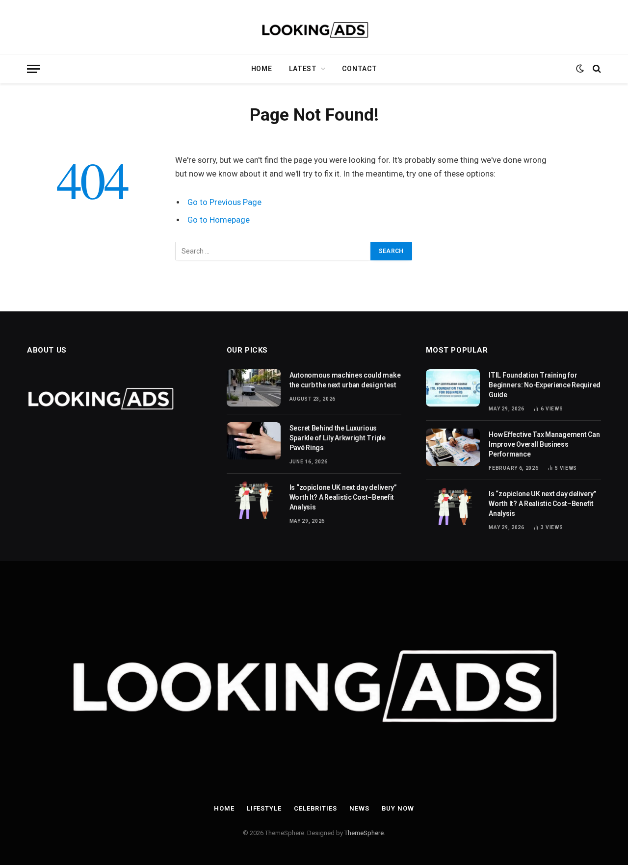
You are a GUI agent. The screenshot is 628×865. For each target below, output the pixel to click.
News (359, 808)
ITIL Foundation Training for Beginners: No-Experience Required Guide (545, 385)
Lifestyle (264, 808)
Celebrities (315, 808)
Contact (359, 69)
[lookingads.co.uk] (314, 27)
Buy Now (398, 808)
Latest (303, 69)
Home (261, 69)
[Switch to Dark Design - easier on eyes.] (580, 68)
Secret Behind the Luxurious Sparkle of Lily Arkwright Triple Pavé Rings (337, 438)
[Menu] (33, 69)
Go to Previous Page (224, 202)
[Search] (596, 69)
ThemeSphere (364, 833)
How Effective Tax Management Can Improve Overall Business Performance (544, 444)
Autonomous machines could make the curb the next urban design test (345, 380)
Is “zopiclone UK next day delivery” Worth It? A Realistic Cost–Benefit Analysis (343, 497)
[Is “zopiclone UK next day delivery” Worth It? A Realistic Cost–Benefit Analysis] (254, 500)
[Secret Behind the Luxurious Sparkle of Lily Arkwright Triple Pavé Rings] (254, 440)
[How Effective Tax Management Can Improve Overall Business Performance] (453, 447)
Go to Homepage (218, 220)
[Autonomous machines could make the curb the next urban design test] (254, 388)
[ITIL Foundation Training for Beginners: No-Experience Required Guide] (453, 388)
